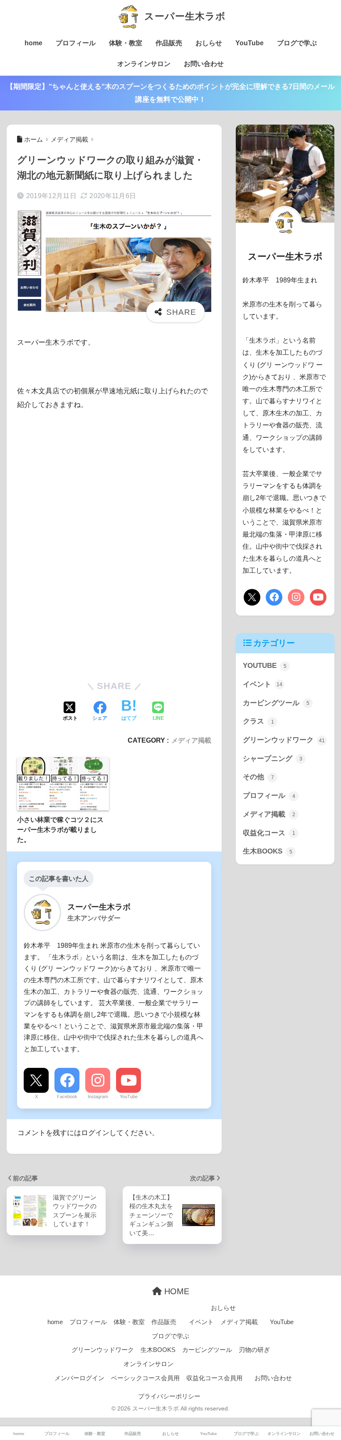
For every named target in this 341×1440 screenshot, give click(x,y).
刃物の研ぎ (254, 1350)
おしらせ (208, 43)
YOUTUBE (265, 666)
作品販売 (169, 43)
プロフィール (76, 43)
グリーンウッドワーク (284, 740)
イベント (262, 684)
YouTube (249, 43)
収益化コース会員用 (214, 1378)
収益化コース (269, 833)
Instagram (98, 1096)
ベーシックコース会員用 (145, 1378)
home (33, 43)
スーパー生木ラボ (183, 16)
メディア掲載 (191, 740)
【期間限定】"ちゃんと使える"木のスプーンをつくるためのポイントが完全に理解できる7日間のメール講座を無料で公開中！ (170, 93)
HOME (175, 1291)
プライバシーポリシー (169, 1396)
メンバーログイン (79, 1378)
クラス (258, 721)
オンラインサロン (143, 63)
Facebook (67, 1096)
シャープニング (272, 759)
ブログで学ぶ (297, 43)
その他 (258, 777)
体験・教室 (125, 43)
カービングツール (276, 703)
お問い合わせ (204, 63)
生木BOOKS (267, 851)
